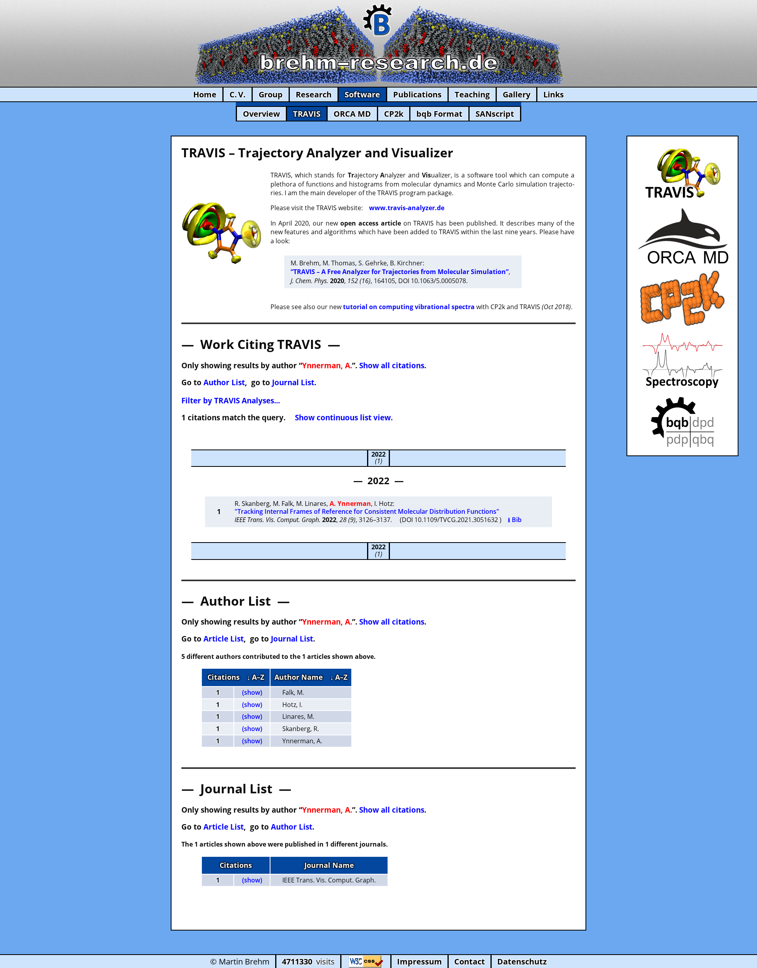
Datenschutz (522, 961)
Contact (469, 961)
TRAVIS (307, 113)
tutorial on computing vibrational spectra (409, 306)
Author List (224, 382)
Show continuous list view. (344, 417)
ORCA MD (352, 113)
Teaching (472, 94)
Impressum (419, 961)
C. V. (237, 94)
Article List (223, 638)
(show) (252, 692)
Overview (261, 113)
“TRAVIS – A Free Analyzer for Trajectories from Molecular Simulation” (400, 271)
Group (271, 94)
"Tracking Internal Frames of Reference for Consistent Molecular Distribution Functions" (367, 511)
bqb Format (439, 113)
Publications (417, 94)
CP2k (393, 113)
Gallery (516, 94)
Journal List (293, 382)
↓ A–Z (255, 677)
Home (204, 94)
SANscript (494, 113)
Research (314, 94)
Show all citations (391, 365)
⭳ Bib (515, 519)
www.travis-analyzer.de (406, 207)
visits (308, 961)
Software (362, 94)
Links (553, 94)
